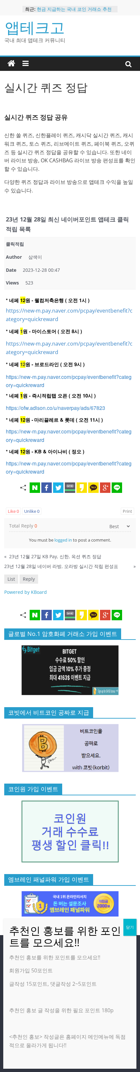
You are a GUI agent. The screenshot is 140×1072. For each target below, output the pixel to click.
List (11, 579)
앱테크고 (35, 27)
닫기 (130, 927)
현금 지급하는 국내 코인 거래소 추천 (74, 9)
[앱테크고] (11, 64)
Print (127, 511)
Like (13, 511)
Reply (29, 579)
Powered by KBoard (25, 592)
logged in (63, 540)
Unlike (31, 511)
